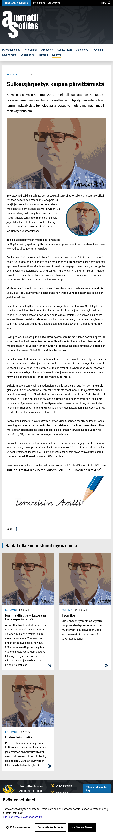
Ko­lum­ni (56, 54)
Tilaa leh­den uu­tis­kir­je (16, 2)
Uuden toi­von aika (18, 737)
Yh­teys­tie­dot (62, 792)
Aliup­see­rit (47, 49)
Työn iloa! (69, 615)
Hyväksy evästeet (82, 827)
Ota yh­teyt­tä (54, 2)
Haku (103, 2)
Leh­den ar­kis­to (64, 785)
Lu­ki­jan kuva (27, 54)
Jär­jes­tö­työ (82, 49)
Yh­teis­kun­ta (31, 49)
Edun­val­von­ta (9, 54)
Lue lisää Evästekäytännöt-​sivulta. (23, 816)
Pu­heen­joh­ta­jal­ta (11, 49)
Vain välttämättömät (50, 827)
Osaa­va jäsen (64, 49)
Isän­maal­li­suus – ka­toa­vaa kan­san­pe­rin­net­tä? (25, 617)
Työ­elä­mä (97, 49)
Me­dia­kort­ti (39, 2)
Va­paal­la (43, 54)
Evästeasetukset (20, 827)
